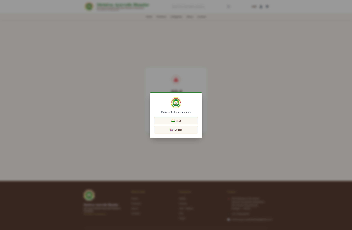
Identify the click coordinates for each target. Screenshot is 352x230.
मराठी (176, 120)
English (176, 129)
